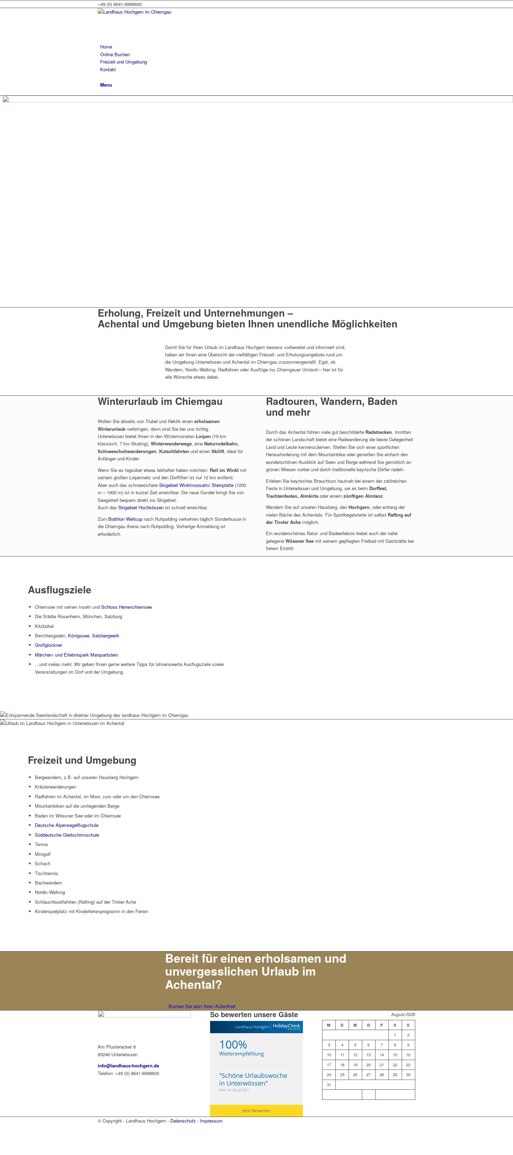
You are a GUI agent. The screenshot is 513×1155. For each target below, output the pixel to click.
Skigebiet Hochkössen (141, 507)
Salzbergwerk (105, 635)
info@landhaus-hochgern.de (128, 1065)
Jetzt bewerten (256, 1110)
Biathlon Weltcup (125, 519)
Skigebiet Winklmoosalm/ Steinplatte (196, 485)
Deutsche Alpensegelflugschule (66, 825)
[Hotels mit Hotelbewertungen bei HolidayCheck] (285, 1027)
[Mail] (102, 1136)
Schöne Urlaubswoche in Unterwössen (253, 1079)
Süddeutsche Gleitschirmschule (67, 834)
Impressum (211, 1120)
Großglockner (48, 645)
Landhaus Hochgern (252, 1026)
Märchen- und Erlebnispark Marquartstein (76, 654)
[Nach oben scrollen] (1, 1151)
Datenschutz (183, 1120)
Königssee (78, 635)
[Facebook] (102, 1128)
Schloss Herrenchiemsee (126, 607)
